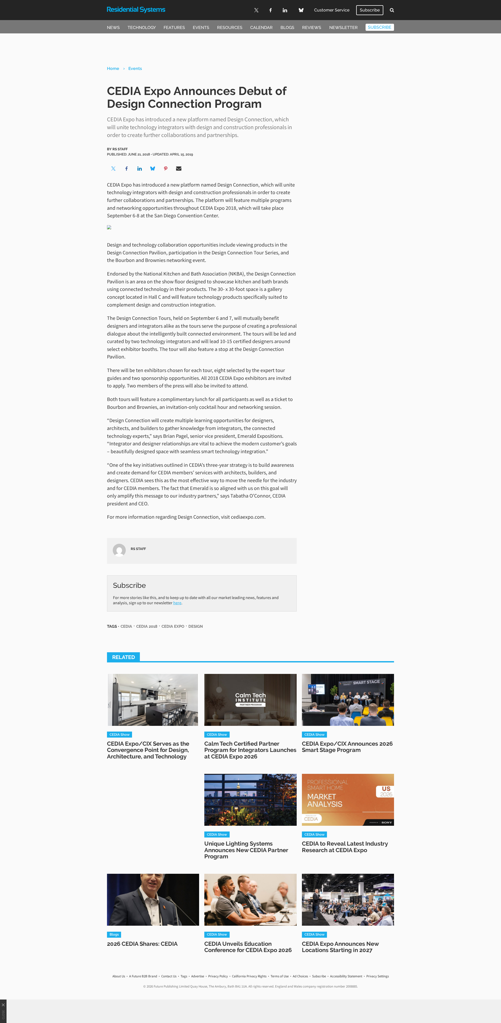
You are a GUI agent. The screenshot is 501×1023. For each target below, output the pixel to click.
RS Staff (120, 149)
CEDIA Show (120, 734)
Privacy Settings (377, 976)
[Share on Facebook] (126, 168)
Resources (229, 27)
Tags (184, 976)
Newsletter (343, 27)
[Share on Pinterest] (165, 168)
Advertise (197, 976)
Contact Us (168, 976)
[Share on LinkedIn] (139, 168)
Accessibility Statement (346, 976)
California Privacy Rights (249, 976)
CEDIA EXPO (173, 626)
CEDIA (126, 626)
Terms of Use (280, 976)
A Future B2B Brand (143, 976)
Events (201, 27)
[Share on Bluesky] (152, 168)
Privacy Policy (218, 976)
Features (174, 27)
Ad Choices (300, 976)
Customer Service (331, 10)
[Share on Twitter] (113, 168)
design (195, 626)
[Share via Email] (178, 168)
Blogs (287, 27)
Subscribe (370, 10)
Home (113, 68)
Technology (142, 27)
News (113, 27)
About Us (118, 976)
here (177, 602)
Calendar (261, 27)
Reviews (311, 27)
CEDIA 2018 (146, 626)
